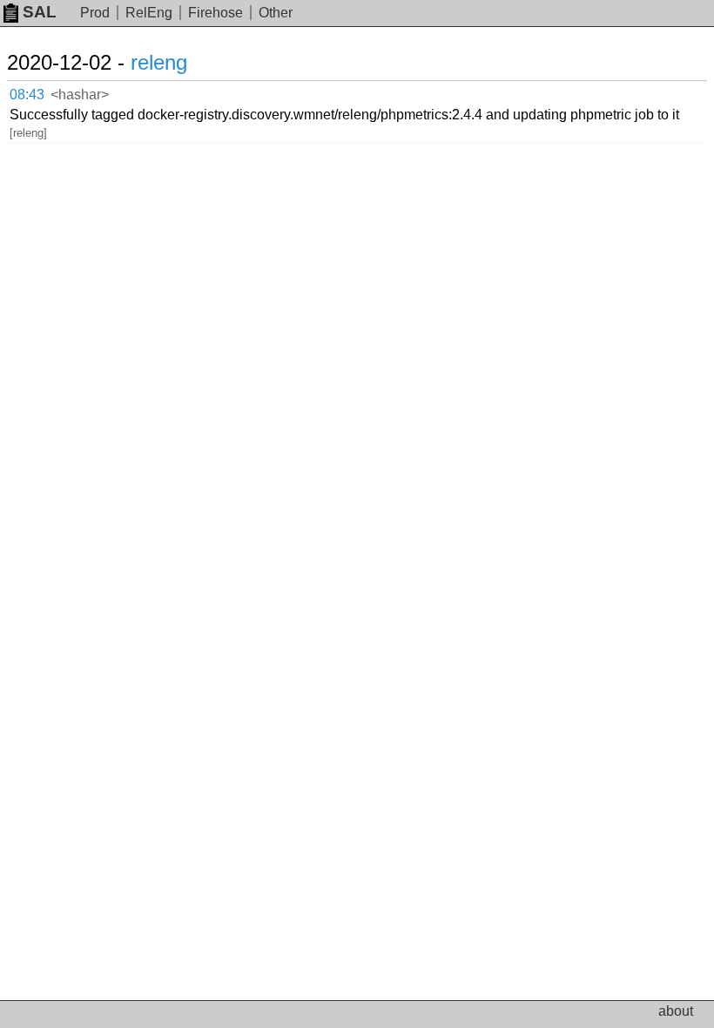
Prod (95, 12)
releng (159, 62)
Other (276, 12)
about (675, 1011)
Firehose (215, 12)
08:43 (27, 94)
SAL (40, 12)
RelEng (148, 12)
